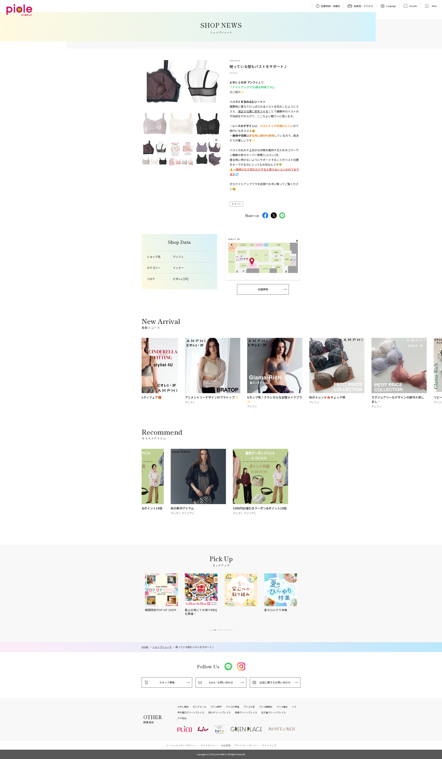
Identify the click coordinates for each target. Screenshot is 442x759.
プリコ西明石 (265, 706)
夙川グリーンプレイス (219, 712)
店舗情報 (263, 289)
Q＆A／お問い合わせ (221, 682)
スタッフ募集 (167, 682)
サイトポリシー (209, 745)
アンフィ (178, 257)
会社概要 (226, 745)
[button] (210, 630)
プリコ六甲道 (232, 706)
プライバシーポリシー (246, 745)
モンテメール (199, 706)
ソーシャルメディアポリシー (181, 745)
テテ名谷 (181, 718)
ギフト (237, 203)
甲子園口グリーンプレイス (190, 712)
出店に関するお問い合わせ (275, 682)
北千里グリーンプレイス (273, 712)
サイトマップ (269, 745)
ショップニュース (162, 647)
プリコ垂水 (282, 706)
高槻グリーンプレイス (246, 712)
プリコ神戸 (216, 706)
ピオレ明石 (183, 706)
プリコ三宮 (249, 706)
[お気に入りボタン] (216, 140)
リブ (294, 706)
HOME (145, 647)
